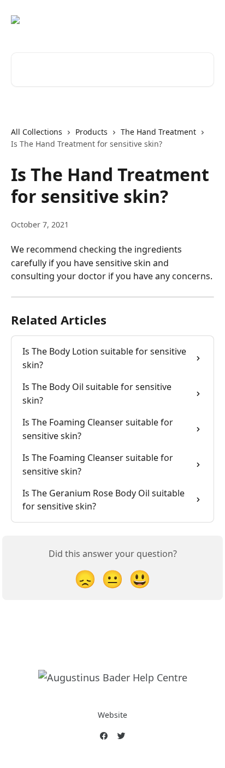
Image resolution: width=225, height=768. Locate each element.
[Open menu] (204, 19)
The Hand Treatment (158, 132)
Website (112, 715)
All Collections (36, 132)
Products (91, 132)
